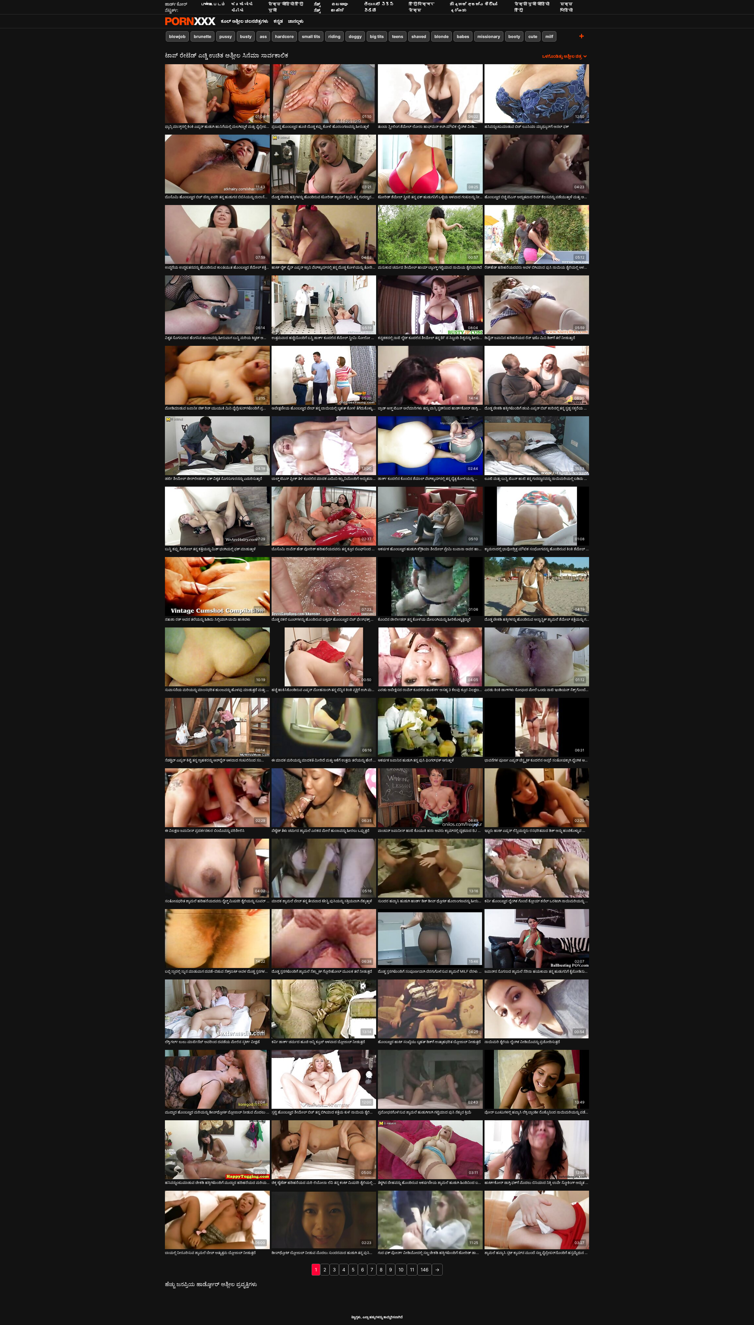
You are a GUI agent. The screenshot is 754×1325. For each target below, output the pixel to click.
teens (397, 36)
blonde (441, 36)
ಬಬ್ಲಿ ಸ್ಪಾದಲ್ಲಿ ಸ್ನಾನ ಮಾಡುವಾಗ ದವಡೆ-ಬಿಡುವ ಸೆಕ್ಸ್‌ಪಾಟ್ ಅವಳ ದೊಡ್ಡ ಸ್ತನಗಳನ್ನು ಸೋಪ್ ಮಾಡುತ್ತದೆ (217, 971)
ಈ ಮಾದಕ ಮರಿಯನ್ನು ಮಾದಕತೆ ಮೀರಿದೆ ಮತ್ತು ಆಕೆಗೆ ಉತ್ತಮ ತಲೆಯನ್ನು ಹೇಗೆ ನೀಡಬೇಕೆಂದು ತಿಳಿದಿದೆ (324, 760)
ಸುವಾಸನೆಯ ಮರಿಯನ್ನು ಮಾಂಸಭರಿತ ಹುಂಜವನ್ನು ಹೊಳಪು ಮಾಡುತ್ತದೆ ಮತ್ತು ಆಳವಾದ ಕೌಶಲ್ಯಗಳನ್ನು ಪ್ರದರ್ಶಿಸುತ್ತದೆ (217, 690)
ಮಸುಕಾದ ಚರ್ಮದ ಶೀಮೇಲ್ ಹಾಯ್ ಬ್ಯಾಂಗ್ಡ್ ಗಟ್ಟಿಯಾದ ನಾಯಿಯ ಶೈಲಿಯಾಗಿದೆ (430, 267)
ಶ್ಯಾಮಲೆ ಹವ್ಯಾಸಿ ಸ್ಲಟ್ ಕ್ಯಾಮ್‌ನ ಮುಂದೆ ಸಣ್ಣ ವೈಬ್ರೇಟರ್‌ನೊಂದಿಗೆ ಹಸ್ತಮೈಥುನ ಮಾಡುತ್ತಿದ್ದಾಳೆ (537, 1252)
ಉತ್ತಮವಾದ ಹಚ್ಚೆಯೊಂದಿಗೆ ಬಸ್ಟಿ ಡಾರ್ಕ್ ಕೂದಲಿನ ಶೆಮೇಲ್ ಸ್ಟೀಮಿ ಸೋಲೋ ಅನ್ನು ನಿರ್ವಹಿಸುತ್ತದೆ (324, 338)
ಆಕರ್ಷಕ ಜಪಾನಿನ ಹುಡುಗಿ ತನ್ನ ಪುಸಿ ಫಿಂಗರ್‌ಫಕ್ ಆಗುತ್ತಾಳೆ (416, 760)
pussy (225, 36)
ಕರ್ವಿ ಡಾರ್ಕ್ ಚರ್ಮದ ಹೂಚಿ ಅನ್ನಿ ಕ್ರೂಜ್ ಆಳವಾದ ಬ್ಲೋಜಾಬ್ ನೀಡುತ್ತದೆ (318, 1042)
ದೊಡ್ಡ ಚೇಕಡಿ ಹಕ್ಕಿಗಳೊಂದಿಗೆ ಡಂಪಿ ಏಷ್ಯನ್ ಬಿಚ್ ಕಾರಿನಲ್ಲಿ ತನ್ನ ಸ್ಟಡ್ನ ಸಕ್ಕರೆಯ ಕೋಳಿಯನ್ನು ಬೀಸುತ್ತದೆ (537, 408)
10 (401, 1270)
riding (334, 36)
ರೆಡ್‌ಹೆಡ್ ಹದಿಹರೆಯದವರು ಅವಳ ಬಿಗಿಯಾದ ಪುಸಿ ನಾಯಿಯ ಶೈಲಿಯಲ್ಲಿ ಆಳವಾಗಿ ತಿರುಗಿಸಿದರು (537, 267)
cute (532, 36)
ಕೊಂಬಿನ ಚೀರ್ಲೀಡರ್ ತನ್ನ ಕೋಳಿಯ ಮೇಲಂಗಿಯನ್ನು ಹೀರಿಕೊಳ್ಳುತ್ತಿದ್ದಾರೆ (424, 619)
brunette (202, 36)
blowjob (177, 36)
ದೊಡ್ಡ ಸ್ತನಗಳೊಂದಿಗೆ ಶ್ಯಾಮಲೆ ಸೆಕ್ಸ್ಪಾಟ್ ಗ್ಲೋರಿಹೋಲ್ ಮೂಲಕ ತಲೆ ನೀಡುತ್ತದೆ (322, 971)
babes (463, 36)
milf (549, 36)
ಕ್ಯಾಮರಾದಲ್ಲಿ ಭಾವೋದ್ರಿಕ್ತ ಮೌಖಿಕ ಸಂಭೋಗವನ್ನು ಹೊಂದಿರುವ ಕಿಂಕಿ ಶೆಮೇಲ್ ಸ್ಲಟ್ (537, 549)
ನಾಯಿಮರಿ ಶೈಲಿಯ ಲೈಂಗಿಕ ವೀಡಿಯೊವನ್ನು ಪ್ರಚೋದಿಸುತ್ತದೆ (522, 1042)
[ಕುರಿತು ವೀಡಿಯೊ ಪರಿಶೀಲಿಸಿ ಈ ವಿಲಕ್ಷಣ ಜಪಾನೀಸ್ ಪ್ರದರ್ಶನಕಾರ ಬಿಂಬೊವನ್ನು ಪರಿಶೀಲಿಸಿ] (217, 797)
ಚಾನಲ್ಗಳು (296, 21)
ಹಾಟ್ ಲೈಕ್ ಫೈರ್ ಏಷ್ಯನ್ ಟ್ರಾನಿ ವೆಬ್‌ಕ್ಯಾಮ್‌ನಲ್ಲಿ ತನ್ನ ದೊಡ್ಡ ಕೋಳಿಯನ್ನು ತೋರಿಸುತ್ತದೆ (324, 267)
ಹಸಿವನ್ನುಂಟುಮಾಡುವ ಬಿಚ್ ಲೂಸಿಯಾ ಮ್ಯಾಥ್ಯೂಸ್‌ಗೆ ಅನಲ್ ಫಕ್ (527, 126)
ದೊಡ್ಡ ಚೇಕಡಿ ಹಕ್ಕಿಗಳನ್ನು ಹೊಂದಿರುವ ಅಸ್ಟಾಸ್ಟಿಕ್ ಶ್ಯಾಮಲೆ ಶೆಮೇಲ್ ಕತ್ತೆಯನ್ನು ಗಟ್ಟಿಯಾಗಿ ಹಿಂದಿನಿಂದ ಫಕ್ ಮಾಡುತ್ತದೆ (537, 619)
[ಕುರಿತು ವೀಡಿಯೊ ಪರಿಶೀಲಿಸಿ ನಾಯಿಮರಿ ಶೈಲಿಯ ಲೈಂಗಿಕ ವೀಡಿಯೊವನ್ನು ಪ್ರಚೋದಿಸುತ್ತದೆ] (537, 1008)
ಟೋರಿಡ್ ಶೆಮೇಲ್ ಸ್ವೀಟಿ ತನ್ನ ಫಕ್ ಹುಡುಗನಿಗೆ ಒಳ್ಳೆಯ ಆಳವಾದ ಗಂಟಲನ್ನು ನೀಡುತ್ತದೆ (430, 197)
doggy (355, 36)
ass (263, 36)
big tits (377, 36)
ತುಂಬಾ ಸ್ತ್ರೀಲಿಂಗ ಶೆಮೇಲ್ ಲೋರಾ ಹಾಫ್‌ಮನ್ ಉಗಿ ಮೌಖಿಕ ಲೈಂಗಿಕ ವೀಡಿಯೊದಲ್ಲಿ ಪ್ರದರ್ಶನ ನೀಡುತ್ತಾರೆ (430, 126)
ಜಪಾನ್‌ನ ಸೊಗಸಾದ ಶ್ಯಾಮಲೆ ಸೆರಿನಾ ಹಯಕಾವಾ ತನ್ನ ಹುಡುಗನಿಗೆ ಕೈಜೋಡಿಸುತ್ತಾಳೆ (537, 971)
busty (246, 36)
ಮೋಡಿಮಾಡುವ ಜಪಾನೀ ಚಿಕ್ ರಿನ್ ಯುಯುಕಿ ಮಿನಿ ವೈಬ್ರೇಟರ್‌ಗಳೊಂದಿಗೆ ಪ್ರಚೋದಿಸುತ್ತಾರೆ (217, 408)
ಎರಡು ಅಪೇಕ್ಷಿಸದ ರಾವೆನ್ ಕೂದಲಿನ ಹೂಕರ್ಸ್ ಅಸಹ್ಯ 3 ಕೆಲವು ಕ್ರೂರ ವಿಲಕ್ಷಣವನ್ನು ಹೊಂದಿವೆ (430, 690)
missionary (488, 36)
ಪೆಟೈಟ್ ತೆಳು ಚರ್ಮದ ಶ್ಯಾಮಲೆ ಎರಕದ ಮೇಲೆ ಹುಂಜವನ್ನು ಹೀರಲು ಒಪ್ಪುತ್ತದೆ (320, 830)
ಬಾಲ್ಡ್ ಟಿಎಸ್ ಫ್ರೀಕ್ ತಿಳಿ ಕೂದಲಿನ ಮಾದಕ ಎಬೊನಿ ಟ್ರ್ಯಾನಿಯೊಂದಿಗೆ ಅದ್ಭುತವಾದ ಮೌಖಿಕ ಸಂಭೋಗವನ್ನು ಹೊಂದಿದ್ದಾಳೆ (324, 478)
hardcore (284, 36)
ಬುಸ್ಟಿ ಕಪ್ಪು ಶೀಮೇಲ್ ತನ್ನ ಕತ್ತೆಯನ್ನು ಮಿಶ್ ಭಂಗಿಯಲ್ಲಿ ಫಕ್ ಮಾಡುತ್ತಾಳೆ (210, 549)
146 (425, 1270)
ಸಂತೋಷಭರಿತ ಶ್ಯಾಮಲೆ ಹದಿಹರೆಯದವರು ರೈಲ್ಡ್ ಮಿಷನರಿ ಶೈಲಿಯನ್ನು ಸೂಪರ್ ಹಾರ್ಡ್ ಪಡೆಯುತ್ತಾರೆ (217, 901)
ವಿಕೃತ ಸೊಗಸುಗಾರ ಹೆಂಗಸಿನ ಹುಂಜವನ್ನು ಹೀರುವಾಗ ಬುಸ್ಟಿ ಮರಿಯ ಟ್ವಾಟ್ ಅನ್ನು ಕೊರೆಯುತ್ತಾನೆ (217, 338)
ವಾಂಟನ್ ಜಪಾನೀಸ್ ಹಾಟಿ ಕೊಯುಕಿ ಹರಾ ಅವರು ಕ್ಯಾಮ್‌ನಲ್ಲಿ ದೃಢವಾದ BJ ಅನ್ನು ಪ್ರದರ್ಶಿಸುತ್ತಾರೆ (430, 830)
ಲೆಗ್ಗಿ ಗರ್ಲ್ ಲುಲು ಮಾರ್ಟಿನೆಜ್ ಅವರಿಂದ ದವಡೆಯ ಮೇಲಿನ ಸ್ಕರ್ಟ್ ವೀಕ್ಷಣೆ (212, 1042)
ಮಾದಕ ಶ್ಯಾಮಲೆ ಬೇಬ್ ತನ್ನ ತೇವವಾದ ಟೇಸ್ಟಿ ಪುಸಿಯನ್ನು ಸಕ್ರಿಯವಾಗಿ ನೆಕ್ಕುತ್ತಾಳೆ (322, 901)
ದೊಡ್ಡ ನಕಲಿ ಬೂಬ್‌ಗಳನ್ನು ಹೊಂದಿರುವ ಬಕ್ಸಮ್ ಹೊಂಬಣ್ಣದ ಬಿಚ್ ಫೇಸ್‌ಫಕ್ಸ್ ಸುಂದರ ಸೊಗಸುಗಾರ (324, 619)
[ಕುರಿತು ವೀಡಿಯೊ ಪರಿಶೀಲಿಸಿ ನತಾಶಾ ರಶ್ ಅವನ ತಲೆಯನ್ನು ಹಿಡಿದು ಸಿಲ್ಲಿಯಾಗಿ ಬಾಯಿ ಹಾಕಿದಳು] (217, 586)
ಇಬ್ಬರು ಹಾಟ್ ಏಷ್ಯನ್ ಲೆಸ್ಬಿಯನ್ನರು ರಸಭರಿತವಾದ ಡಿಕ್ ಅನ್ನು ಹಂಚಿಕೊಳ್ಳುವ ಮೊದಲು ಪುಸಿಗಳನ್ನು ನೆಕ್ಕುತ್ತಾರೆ (537, 830)
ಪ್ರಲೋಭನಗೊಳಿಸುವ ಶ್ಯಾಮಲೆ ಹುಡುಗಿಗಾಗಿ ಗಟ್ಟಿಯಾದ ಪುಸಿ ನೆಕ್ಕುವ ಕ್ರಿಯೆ (424, 1112)
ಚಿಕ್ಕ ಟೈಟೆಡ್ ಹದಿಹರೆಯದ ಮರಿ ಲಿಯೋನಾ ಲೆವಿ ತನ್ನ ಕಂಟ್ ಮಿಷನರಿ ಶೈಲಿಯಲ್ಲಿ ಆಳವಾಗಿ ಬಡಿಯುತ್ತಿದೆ (324, 1182)
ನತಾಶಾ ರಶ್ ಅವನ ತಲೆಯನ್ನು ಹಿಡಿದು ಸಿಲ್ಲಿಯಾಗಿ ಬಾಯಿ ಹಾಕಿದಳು (207, 619)
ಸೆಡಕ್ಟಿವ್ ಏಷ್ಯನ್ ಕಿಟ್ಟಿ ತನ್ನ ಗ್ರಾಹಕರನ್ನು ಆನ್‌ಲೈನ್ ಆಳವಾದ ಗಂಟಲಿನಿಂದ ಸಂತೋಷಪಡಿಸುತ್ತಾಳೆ (217, 760)
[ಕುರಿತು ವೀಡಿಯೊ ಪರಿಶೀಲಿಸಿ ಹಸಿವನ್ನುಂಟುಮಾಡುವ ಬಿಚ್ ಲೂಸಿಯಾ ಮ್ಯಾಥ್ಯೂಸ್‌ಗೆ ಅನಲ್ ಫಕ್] (537, 93)
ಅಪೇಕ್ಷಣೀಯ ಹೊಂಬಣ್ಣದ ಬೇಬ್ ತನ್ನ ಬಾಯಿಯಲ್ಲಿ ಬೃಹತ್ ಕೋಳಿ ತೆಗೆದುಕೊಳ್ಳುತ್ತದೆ (324, 408)
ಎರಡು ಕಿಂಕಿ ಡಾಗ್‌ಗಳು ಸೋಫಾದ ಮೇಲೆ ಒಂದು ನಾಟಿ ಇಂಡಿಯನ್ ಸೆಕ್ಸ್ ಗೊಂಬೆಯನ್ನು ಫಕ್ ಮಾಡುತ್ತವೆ (537, 690)
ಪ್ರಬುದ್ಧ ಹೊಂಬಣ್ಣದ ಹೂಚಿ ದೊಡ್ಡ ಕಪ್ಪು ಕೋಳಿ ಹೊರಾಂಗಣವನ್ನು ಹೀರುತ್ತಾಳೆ (320, 126)
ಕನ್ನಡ (278, 21)
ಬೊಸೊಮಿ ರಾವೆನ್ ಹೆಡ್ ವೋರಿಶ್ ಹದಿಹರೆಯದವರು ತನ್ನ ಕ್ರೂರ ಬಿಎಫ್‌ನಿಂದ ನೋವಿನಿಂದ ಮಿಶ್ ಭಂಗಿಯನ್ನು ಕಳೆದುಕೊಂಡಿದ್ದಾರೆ (324, 549)
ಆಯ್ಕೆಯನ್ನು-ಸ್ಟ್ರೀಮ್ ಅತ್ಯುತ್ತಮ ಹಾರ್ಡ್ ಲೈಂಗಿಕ (190, 21)
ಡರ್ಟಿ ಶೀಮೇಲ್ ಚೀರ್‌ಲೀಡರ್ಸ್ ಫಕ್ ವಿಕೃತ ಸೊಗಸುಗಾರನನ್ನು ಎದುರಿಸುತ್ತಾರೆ (213, 478)
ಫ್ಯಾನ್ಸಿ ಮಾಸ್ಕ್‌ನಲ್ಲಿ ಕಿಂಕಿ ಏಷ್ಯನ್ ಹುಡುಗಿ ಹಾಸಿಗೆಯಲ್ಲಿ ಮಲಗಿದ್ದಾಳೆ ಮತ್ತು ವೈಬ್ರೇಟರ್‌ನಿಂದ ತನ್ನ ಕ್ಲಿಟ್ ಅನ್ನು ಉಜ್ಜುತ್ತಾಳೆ (217, 126)
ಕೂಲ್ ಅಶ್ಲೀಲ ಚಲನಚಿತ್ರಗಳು (244, 21)
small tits (311, 36)
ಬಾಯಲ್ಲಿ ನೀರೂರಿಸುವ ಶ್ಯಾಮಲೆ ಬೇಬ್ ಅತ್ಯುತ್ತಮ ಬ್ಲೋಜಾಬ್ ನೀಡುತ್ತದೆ (210, 1252)
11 (412, 1270)
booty (514, 36)
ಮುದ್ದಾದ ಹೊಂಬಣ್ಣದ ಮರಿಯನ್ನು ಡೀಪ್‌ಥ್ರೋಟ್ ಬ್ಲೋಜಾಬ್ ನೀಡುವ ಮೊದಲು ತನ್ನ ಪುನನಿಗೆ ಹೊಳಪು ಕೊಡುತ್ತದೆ (217, 1112)
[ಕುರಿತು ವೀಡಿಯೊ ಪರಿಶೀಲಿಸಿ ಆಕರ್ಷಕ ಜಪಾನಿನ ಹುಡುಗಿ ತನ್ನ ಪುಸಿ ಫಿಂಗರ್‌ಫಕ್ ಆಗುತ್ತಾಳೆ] (430, 727)
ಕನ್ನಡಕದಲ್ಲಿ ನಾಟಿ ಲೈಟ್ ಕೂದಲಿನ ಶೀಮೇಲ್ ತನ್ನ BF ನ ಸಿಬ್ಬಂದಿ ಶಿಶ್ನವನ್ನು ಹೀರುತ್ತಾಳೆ (430, 338)
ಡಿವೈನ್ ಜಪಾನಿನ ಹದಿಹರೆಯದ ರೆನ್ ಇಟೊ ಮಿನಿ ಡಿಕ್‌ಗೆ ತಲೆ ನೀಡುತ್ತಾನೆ (530, 338)
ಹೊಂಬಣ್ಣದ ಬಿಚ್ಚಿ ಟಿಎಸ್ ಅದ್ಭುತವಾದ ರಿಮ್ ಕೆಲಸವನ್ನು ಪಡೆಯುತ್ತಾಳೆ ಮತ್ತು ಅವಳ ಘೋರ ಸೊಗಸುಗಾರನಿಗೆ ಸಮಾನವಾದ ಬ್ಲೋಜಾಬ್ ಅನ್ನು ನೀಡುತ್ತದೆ (537, 197)
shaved (418, 36)
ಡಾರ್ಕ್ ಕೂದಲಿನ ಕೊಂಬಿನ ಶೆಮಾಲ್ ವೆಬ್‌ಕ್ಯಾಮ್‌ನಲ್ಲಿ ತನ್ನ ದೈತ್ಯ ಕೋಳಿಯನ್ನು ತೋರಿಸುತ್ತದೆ (430, 478)
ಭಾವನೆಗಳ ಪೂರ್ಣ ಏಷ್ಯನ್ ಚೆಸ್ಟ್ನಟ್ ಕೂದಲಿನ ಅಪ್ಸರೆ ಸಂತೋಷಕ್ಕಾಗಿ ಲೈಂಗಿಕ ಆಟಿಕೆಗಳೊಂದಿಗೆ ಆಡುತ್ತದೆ (537, 760)
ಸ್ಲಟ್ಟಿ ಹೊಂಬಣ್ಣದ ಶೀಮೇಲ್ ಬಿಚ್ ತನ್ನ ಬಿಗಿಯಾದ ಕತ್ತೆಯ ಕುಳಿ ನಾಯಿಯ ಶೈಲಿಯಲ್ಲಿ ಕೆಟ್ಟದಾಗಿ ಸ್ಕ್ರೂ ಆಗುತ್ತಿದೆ (324, 1112)
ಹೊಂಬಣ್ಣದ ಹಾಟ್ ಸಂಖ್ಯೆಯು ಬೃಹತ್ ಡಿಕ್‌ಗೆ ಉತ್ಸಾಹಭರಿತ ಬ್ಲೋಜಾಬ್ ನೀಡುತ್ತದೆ (429, 1042)
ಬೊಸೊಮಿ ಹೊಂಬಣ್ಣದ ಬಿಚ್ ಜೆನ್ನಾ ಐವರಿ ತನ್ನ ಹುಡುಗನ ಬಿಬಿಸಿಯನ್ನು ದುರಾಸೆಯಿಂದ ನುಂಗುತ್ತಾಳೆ (217, 197)
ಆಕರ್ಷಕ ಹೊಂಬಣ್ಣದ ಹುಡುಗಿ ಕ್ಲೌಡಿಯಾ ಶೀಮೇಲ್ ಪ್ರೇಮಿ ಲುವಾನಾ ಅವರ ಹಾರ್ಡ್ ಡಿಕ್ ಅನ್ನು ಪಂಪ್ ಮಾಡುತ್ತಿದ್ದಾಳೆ (430, 549)
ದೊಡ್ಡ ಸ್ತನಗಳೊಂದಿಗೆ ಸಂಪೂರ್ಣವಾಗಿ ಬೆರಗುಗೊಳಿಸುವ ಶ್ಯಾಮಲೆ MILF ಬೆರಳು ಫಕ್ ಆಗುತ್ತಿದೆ (430, 971)
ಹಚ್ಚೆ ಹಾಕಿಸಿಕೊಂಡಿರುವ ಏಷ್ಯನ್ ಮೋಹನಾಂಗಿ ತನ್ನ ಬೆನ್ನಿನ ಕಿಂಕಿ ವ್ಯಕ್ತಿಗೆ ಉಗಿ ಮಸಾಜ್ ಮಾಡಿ (324, 690)
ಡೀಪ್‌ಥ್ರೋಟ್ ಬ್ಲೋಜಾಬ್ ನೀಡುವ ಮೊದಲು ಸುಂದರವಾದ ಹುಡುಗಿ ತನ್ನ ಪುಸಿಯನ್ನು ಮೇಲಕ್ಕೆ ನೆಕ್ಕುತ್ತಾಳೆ (324, 1252)
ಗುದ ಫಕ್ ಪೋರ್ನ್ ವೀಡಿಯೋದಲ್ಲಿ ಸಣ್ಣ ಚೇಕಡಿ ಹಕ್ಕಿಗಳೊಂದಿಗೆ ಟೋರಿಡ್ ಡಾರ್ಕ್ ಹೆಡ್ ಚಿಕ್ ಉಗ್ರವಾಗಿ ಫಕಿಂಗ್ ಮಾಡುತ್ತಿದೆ (430, 1252)
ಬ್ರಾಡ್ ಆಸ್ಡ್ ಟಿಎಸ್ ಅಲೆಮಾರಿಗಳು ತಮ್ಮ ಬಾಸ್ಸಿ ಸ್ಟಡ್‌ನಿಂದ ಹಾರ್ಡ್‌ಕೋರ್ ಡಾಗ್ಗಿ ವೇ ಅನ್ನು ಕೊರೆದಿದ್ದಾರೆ (430, 408)
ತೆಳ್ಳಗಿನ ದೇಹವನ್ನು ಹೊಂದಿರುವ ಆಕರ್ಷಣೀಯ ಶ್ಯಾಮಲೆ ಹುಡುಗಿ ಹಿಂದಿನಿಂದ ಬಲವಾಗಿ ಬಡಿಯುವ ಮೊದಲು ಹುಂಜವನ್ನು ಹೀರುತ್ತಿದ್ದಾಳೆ (430, 1182)
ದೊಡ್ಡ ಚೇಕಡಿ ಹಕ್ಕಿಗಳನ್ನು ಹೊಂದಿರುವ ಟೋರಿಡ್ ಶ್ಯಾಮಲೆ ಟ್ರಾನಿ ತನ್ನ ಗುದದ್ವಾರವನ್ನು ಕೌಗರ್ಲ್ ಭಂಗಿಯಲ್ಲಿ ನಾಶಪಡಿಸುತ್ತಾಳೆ (324, 197)
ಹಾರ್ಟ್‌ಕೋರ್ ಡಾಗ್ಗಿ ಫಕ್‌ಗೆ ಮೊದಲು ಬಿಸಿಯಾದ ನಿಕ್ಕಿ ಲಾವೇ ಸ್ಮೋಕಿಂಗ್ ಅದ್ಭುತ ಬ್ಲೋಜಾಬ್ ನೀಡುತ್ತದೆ (537, 1182)
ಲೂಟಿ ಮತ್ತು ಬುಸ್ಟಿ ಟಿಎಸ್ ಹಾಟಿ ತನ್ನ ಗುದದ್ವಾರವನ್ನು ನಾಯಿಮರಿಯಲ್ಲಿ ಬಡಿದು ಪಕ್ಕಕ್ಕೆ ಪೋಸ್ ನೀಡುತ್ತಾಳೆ (537, 478)
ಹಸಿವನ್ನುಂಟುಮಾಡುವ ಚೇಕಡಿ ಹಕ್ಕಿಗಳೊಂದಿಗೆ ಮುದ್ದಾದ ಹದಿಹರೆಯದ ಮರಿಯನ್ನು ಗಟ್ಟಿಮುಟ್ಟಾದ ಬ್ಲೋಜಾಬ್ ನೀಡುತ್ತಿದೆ (217, 1182)
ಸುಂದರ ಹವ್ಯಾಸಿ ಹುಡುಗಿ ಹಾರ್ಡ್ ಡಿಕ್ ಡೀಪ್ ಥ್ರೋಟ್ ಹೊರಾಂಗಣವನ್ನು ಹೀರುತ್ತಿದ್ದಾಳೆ (430, 901)
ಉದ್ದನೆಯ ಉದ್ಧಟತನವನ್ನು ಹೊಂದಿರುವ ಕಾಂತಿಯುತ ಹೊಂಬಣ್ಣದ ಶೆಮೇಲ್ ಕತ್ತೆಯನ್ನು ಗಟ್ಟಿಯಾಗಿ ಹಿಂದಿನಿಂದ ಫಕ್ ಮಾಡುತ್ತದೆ (217, 267)
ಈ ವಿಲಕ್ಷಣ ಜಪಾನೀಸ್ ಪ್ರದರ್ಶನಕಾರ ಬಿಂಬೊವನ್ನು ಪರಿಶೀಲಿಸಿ (204, 830)
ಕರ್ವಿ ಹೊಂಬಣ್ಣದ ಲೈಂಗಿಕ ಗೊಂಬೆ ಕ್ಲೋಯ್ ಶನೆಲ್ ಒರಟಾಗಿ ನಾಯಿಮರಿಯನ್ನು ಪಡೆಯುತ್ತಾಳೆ (537, 901)
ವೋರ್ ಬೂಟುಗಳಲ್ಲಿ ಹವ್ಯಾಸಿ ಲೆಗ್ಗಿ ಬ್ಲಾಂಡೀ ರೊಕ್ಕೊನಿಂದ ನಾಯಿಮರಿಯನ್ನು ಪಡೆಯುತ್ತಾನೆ (537, 1112)
